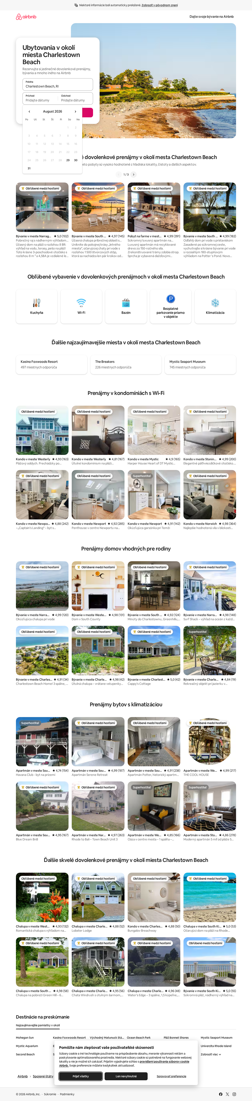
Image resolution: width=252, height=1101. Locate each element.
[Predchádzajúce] (119, 174)
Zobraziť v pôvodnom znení (160, 5)
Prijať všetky (81, 1076)
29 (68, 160)
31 (29, 168)
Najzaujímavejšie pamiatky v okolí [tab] (38, 1025)
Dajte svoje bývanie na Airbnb (212, 17)
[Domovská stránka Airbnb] (26, 16)
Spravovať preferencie (171, 1076)
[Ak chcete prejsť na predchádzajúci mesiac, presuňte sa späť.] (29, 111)
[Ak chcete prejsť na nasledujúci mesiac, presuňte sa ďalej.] (75, 111)
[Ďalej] (133, 174)
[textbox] (40, 100)
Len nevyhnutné (126, 1076)
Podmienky (67, 1094)
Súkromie (50, 1094)
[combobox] (58, 86)
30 (75, 160)
